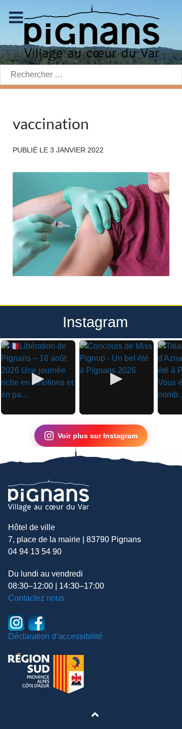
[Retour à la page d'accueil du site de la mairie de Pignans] (91, 31)
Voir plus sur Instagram (98, 436)
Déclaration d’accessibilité (55, 636)
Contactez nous (36, 598)
